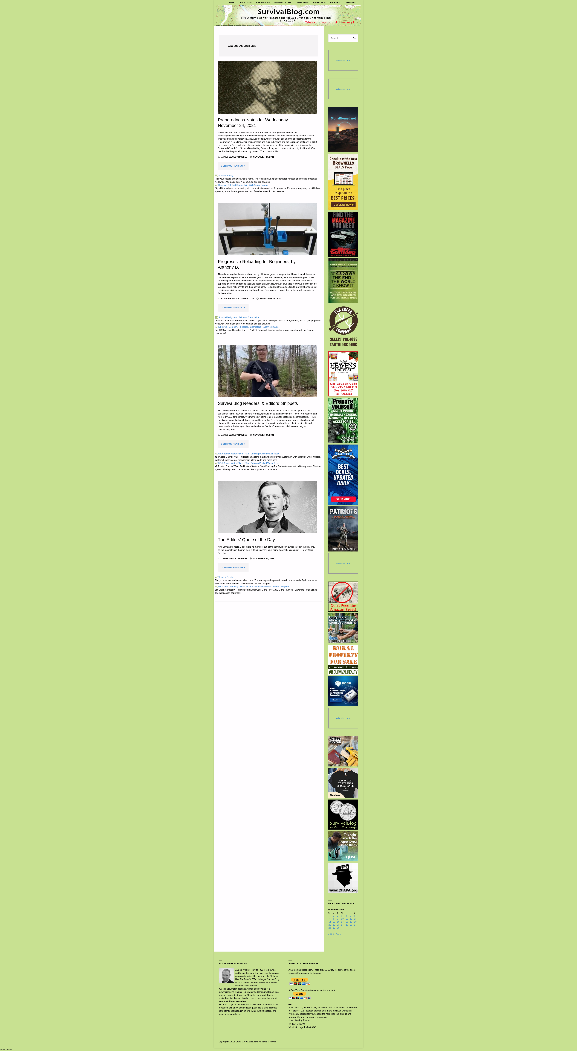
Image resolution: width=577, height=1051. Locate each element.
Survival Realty (224, 175)
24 (342, 925)
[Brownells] (343, 182)
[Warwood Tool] (343, 751)
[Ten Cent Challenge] (343, 815)
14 (329, 922)
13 (355, 919)
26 (351, 925)
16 (338, 922)
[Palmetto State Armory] (343, 475)
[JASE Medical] (343, 846)
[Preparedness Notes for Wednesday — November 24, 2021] (267, 87)
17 (342, 922)
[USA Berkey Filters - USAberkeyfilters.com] (343, 628)
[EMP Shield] (343, 691)
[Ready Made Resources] (343, 420)
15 (334, 922)
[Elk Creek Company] (343, 327)
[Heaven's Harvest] (343, 374)
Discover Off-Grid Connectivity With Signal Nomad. (242, 185)
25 (347, 925)
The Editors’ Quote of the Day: (247, 539)
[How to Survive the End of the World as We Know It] (343, 280)
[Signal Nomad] (343, 129)
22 (334, 925)
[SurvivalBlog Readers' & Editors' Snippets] (267, 371)
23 (338, 925)
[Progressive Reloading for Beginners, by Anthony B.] (267, 229)
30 (338, 928)
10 (342, 919)
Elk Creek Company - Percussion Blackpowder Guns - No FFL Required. (252, 586)
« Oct (331, 934)
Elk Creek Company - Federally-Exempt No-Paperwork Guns (247, 327)
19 (351, 922)
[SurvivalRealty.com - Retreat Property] (343, 660)
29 (334, 928)
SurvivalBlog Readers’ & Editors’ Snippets (258, 403)
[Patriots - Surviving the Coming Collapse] (343, 528)
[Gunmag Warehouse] (343, 234)
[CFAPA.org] (343, 878)
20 (355, 922)
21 (329, 925)
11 (347, 919)
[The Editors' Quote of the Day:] (267, 507)
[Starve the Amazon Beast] (343, 597)
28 (329, 928)
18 (347, 922)
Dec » (338, 934)
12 (351, 919)
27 (355, 925)
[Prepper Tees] (343, 783)
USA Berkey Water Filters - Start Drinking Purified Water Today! (247, 453)
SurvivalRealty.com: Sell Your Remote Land (238, 317)
